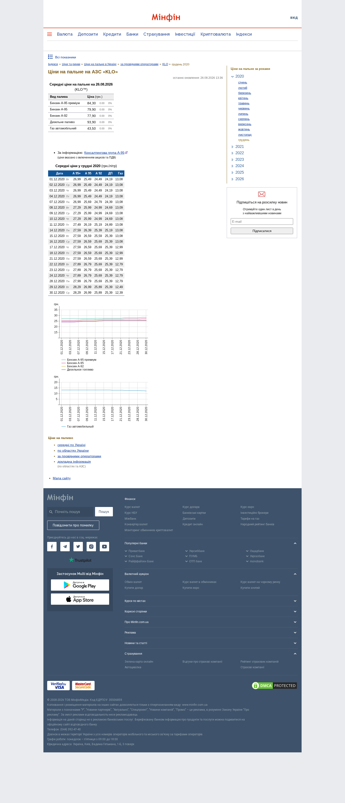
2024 (239, 166)
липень (243, 114)
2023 (239, 159)
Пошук (104, 512)
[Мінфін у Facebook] (52, 546)
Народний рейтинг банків (257, 524)
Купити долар (134, 587)
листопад (245, 134)
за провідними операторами (79, 456)
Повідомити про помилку (73, 525)
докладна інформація (74, 461)
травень (243, 103)
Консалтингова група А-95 (104, 152)
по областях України (73, 450)
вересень (244, 124)
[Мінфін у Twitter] (78, 546)
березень (244, 93)
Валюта (65, 34)
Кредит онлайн (193, 524)
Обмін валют (133, 582)
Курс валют (132, 507)
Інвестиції (185, 34)
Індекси (244, 34)
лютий (242, 88)
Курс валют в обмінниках (199, 582)
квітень (243, 98)
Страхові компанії (252, 667)
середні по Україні (71, 445)
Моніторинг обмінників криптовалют (149, 530)
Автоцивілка (133, 667)
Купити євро (191, 587)
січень (242, 82)
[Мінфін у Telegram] (65, 546)
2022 (239, 153)
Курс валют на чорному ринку (260, 582)
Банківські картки (194, 512)
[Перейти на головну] (172, 18)
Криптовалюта (215, 34)
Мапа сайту (62, 478)
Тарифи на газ (250, 518)
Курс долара (191, 507)
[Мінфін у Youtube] (104, 546)
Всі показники (65, 57)
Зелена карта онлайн (139, 661)
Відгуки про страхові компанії (202, 661)
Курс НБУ (131, 512)
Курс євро (247, 507)
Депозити (88, 34)
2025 (239, 172)
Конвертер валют (136, 524)
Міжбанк (130, 518)
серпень (244, 119)
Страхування (156, 34)
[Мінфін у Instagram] (91, 546)
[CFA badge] (107, 686)
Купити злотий (250, 587)
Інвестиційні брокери (254, 512)
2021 (239, 146)
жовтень (244, 129)
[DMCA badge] (274, 686)
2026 (239, 179)
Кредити (112, 34)
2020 (239, 76)
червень (244, 108)
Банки (132, 34)
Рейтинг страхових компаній (260, 661)
